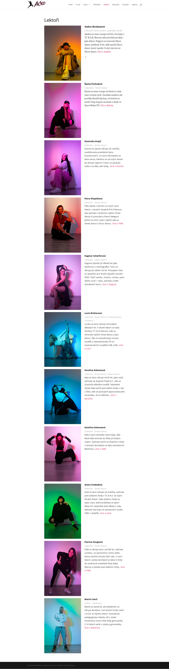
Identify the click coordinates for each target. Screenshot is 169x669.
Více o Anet (105, 513)
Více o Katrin (107, 105)
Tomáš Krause (68, 665)
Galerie (134, 5)
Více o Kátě (100, 448)
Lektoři (106, 5)
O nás (78, 5)
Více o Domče (116, 166)
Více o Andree (104, 51)
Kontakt (125, 5)
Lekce (85, 5)
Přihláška (96, 5)
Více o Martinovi (92, 627)
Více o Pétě (117, 223)
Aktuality (115, 5)
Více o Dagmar (109, 284)
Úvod (71, 5)
